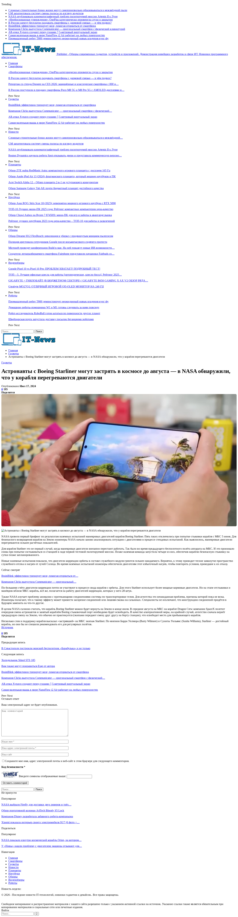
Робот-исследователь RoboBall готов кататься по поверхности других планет (54, 313)
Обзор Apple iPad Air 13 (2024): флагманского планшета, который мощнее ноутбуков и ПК (62, 176)
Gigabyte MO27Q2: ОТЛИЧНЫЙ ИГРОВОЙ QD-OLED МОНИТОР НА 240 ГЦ (56, 286)
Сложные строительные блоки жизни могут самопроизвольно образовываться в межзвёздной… (65, 137)
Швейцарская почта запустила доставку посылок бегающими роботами (51, 319)
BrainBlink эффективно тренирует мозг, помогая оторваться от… (39, 575)
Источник (7, 627)
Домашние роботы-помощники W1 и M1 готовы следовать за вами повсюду (53, 307)
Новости (13, 131)
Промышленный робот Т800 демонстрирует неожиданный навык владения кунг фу (58, 38)
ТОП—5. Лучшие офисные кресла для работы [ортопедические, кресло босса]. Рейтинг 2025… (65, 274)
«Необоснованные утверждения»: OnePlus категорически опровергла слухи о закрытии (60, 19)
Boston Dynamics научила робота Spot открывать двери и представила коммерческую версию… (65, 155)
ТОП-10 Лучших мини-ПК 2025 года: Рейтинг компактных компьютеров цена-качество (60, 209)
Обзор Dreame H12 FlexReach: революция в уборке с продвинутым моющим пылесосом (60, 235)
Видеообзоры (16, 262)
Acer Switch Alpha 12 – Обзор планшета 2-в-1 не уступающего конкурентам (53, 182)
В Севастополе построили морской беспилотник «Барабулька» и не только (45, 648)
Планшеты (14, 164)
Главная (13, 63)
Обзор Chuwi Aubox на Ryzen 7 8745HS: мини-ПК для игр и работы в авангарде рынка (60, 215)
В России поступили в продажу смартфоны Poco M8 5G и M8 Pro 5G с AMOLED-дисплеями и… (66, 89)
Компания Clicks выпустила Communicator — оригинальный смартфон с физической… (60, 110)
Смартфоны (15, 66)
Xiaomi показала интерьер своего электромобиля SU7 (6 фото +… (40, 822)
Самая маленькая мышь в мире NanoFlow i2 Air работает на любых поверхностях (56, 35)
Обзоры (13, 230)
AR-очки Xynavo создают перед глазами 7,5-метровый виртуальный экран (52, 32)
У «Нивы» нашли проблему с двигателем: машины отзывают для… (41, 846)
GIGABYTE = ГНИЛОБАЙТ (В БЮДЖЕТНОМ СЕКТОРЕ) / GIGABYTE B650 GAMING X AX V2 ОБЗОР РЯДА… (78, 280)
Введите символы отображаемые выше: (42, 776)
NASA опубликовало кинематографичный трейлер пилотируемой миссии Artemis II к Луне (63, 16)
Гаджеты (13, 99)
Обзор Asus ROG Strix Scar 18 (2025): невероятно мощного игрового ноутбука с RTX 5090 (62, 203)
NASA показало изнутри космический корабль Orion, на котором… (41, 840)
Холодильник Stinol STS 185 (18, 660)
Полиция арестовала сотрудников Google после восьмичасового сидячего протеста (57, 241)
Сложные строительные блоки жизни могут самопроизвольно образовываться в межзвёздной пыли (67, 10)
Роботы (12, 295)
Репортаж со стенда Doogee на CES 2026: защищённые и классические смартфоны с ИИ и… (63, 84)
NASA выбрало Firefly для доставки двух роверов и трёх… (36, 804)
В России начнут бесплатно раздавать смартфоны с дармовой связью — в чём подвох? (60, 22)
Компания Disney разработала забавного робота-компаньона (37, 816)
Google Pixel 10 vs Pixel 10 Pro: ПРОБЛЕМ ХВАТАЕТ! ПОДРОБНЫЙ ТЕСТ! (54, 268)
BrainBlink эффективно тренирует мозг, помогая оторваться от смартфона (52, 25)
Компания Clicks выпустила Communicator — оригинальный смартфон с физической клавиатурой (66, 29)
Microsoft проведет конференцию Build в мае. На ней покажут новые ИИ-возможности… (61, 247)
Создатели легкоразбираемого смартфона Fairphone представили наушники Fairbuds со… (61, 253)
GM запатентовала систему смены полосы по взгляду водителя (45, 13)
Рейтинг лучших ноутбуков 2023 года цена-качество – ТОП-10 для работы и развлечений (61, 220)
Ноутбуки (14, 197)
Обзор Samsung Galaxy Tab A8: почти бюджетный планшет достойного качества (56, 188)
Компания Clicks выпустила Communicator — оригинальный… (38, 581)
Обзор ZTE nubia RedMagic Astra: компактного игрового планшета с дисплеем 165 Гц (59, 170)
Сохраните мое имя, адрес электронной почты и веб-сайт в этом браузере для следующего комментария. (67, 761)
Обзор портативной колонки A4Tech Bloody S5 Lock (32, 810)
